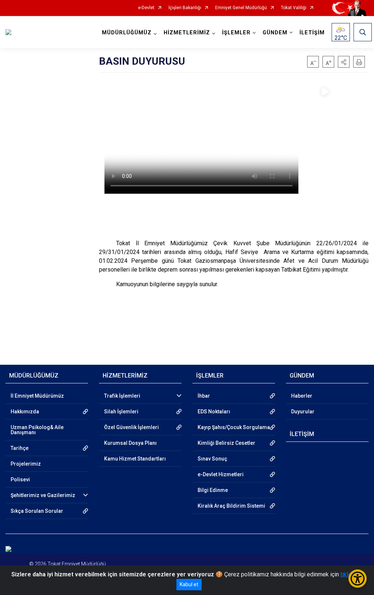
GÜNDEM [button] (275, 33)
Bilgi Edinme (213, 490)
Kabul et (189, 584)
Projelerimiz (26, 464)
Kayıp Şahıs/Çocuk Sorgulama (234, 427)
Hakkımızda (25, 411)
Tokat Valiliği (293, 7)
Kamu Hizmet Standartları (135, 459)
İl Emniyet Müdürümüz (37, 396)
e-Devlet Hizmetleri (221, 474)
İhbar (204, 396)
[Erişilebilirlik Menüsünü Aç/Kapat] (357, 578)
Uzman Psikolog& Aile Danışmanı (37, 429)
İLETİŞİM (312, 33)
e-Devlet (146, 7)
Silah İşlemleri (121, 411)
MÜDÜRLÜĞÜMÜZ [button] (127, 33)
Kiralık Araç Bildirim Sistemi (231, 506)
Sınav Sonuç (212, 459)
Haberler (301, 396)
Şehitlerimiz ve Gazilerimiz (43, 495)
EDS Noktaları (214, 411)
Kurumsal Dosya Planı (130, 443)
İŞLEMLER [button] (236, 33)
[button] (344, 62)
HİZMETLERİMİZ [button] (187, 33)
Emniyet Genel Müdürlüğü (241, 7)
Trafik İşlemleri (122, 396)
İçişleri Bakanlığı (184, 7)
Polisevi (20, 479)
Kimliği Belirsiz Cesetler (226, 443)
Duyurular (302, 411)
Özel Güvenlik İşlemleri (131, 427)
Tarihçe (19, 448)
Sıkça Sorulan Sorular (37, 511)
